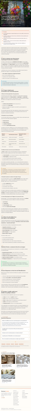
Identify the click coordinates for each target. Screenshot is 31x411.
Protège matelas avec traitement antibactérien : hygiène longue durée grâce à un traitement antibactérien (22, 365)
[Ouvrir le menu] (15, 1)
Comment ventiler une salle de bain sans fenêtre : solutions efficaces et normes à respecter (7, 365)
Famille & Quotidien (16, 404)
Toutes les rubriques (25, 393)
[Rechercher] (11, 1)
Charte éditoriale (24, 397)
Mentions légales (24, 396)
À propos (23, 392)
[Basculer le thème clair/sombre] (13, 1)
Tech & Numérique (16, 396)
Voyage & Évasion (15, 392)
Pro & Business (15, 403)
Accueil (2, 12)
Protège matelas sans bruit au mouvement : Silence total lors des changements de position (6, 380)
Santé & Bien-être (15, 399)
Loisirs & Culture (15, 400)
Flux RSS (3, 397)
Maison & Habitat (6, 12)
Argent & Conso (15, 397)
